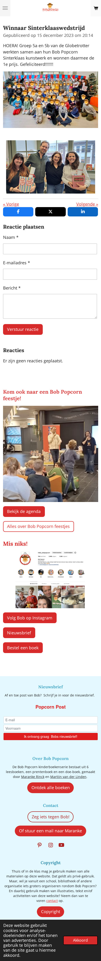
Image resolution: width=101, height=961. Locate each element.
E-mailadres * (16, 262)
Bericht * (12, 288)
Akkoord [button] (80, 940)
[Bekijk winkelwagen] (96, 8)
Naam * (11, 237)
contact (52, 900)
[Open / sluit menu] (5, 8)
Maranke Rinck (32, 776)
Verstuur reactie (23, 329)
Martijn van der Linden (68, 776)
